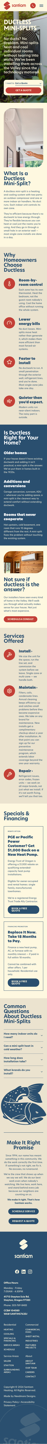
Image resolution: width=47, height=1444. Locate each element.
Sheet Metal (32, 1336)
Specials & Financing (10, 1339)
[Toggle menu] (41, 5)
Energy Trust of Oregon (20, 860)
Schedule (9, 1349)
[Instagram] (30, 1272)
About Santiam (30, 1362)
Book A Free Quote (19, 909)
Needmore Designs (24, 1396)
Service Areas (12, 1345)
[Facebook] (17, 1272)
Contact (30, 1376)
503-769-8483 (19, 1305)
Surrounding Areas (12, 1370)
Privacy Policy (11, 1401)
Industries (31, 1341)
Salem (7, 1361)
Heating (8, 1329)
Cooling (9, 1334)
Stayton (9, 1365)
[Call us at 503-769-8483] (33, 5)
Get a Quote (23, 90)
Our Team (31, 1368)
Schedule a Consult (21, 619)
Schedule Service (23, 1211)
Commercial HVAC (32, 1330)
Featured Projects (30, 1346)
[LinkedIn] (24, 1272)
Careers (30, 1372)
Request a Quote (23, 1221)
